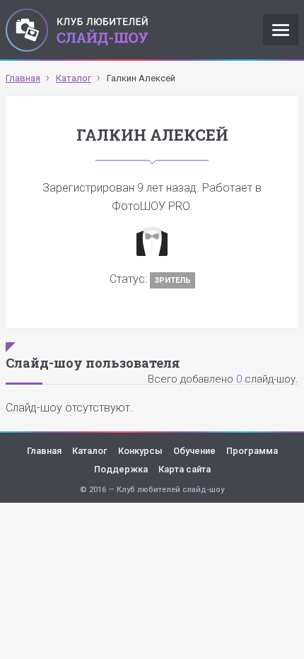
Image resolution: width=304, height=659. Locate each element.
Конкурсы (140, 450)
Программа (252, 450)
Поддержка (121, 469)
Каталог (89, 450)
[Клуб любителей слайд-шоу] (77, 29)
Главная (44, 450)
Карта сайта (184, 469)
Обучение (194, 450)
